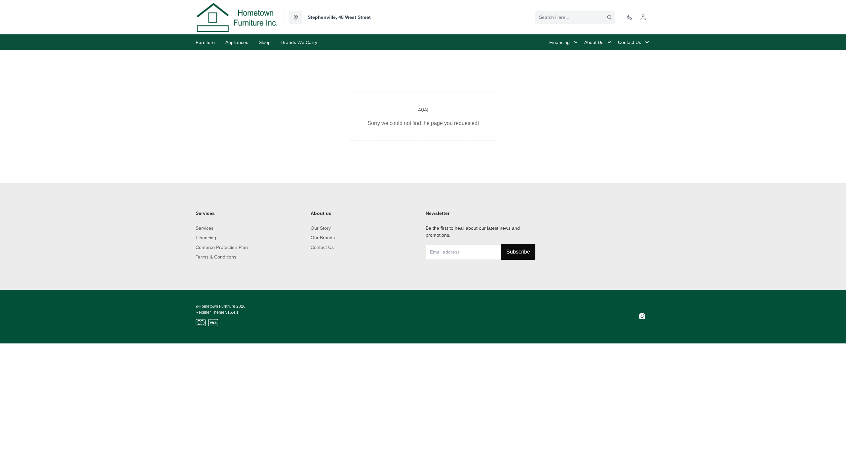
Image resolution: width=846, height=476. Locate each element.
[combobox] (575, 17)
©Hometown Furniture (215, 306)
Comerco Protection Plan (222, 247)
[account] (643, 17)
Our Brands (323, 237)
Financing (206, 237)
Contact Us (322, 247)
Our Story (321, 228)
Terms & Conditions (216, 256)
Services (204, 228)
